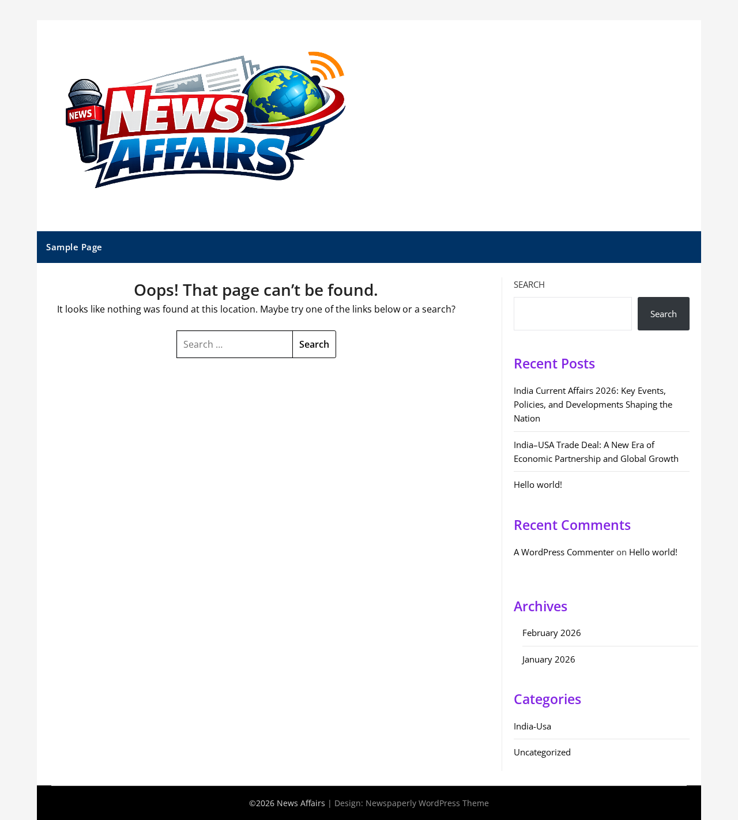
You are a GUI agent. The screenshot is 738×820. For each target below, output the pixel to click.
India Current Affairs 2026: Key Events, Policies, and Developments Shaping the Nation (593, 404)
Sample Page (74, 247)
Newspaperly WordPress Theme (427, 803)
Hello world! (538, 484)
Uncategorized (542, 752)
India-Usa (532, 726)
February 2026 (551, 632)
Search (529, 284)
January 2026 (548, 659)
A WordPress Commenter (564, 552)
